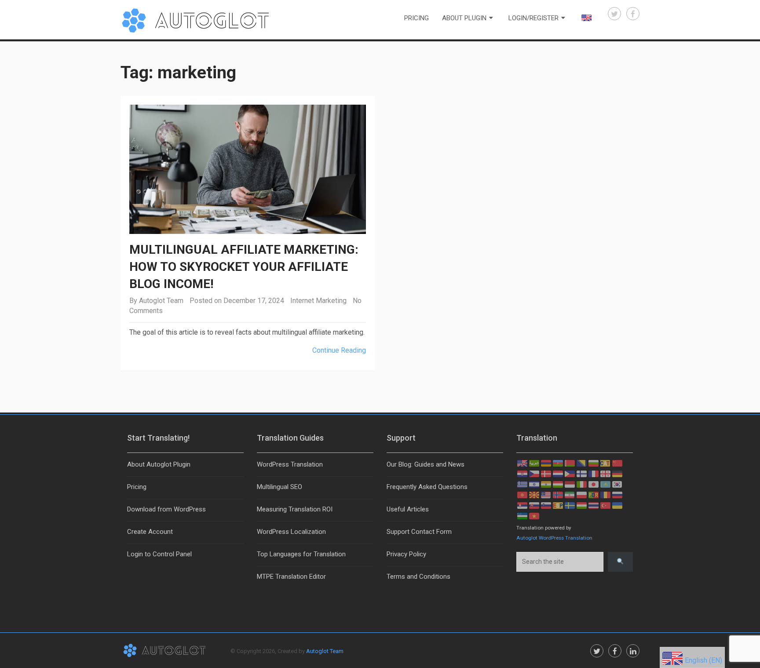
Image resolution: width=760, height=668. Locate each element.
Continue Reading (339, 350)
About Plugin (464, 18)
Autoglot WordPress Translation (554, 538)
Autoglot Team (161, 300)
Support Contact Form (419, 532)
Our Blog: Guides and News (425, 464)
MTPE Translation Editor (291, 576)
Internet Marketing (318, 300)
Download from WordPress (166, 509)
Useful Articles (408, 509)
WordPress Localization (291, 532)
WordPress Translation (290, 464)
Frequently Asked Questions (427, 487)
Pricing (416, 18)
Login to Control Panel (159, 554)
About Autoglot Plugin (158, 464)
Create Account (150, 532)
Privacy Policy (406, 554)
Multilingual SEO (279, 487)
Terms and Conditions (418, 576)
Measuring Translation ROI (294, 509)
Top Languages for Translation (301, 554)
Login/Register (533, 18)
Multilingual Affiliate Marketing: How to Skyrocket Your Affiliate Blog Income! (243, 266)
